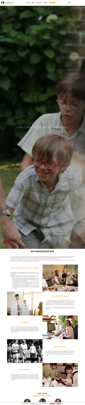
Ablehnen (58, 403)
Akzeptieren (52, 403)
